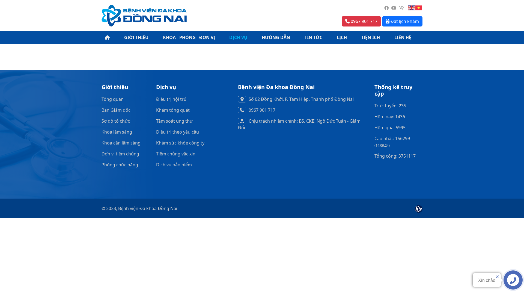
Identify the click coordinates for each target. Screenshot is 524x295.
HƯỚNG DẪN (276, 37)
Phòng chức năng (120, 165)
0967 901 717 (363, 21)
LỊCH (342, 37)
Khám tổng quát (173, 110)
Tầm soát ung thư (174, 121)
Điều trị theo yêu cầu (177, 132)
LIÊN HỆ (402, 37)
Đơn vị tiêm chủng (120, 154)
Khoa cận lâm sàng (121, 143)
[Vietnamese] (418, 8)
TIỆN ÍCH (370, 37)
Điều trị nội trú (171, 99)
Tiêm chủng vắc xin (175, 154)
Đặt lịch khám (404, 21)
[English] (411, 8)
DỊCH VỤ (238, 37)
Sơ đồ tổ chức (116, 121)
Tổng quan (113, 99)
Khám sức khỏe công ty (180, 143)
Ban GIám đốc (116, 110)
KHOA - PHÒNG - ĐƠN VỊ (189, 37)
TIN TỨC (313, 37)
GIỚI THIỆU (136, 37)
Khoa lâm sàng (117, 132)
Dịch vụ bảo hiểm (174, 165)
